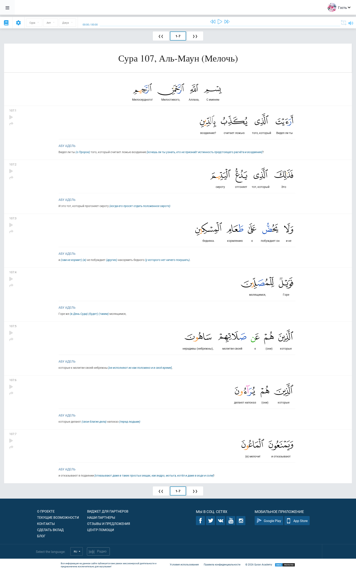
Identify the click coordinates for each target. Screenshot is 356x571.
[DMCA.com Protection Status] (285, 565)
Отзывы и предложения (108, 523)
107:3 (12, 218)
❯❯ (195, 36)
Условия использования (184, 564)
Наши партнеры (101, 517)
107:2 (12, 164)
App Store (300, 521)
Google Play (272, 521)
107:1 (12, 110)
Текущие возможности (58, 517)
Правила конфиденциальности (222, 564)
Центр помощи (100, 530)
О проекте (46, 511)
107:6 (12, 380)
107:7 (12, 434)
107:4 (12, 272)
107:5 (12, 326)
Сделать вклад (50, 530)
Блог (41, 536)
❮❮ (161, 36)
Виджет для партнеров (107, 511)
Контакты (46, 523)
